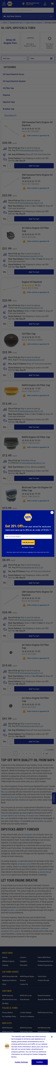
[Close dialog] (52, 512)
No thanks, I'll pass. (28, 547)
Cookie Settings (21, 1062)
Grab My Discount (28, 542)
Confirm (39, 1062)
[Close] (52, 1037)
